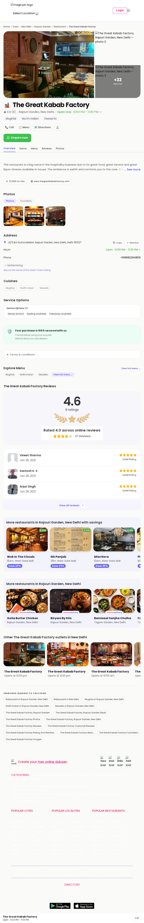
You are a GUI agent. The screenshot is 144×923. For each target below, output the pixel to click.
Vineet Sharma (30, 455)
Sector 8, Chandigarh (62, 836)
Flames (116, 831)
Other (34, 779)
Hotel (126, 775)
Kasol (14, 854)
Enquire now (19, 137)
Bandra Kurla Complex (62, 845)
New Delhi (26, 26)
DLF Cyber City (61, 831)
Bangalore (17, 826)
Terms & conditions (22, 354)
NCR (33, 836)
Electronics (112, 775)
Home (7, 26)
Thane (35, 845)
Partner (42, 874)
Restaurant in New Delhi (66, 699)
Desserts (44, 287)
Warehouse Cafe (122, 836)
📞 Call (9, 127)
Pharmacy (20, 779)
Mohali (15, 840)
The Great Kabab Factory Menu (76, 732)
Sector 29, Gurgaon (81, 826)
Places (31, 874)
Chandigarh (38, 826)
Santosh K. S (28, 471)
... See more (132, 169)
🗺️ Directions (42, 127)
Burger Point (119, 826)
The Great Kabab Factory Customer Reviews (71, 725)
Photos (10, 200)
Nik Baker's (98, 831)
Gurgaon (36, 822)
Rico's (115, 849)
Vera (94, 874)
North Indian (27, 287)
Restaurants (40, 775)
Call (137, 918)
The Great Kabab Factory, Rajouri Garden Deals (81, 712)
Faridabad (37, 831)
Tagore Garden (81, 854)
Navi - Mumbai (20, 845)
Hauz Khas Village (62, 854)
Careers (107, 874)
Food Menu (26, 200)
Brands (54, 874)
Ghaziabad (17, 831)
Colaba (76, 845)
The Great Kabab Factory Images (23, 739)
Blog (65, 869)
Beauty (56, 775)
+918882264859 (130, 257)
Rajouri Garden (42, 26)
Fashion (69, 775)
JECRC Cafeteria (122, 840)
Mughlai (10, 287)
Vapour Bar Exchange (102, 840)
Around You (53, 869)
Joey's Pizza (99, 849)
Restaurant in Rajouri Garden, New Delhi (27, 699)
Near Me (75, 869)
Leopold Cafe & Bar (122, 845)
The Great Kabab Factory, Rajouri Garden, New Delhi (73, 719)
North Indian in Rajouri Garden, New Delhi (27, 705)
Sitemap (20, 874)
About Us (39, 869)
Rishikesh (16, 849)
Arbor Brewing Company (102, 826)
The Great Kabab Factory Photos (23, 719)
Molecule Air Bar (102, 836)
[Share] (57, 127)
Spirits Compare (92, 869)
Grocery (83, 775)
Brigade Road (80, 822)
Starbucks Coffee (102, 845)
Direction (134, 242)
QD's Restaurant (102, 854)
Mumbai (36, 840)
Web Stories (122, 874)
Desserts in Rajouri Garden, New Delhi (74, 705)
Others (72, 894)
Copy (119, 242)
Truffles (97, 822)
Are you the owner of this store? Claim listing (27, 270)
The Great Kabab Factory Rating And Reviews (30, 732)
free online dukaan (52, 762)
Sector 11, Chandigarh (62, 840)
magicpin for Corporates (74, 874)
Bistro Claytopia (121, 822)
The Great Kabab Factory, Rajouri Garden (28, 712)
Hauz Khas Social (122, 854)
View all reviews (69, 505)
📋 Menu (24, 127)
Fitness (97, 775)
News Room (24, 869)
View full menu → (130, 368)
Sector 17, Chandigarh (81, 836)
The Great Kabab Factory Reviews (24, 725)
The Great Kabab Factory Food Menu (118, 732)
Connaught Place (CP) (81, 849)
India (15, 26)
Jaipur (15, 836)
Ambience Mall (81, 831)
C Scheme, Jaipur (81, 840)
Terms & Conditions (115, 869)
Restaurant (60, 26)
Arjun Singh (28, 486)
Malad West (59, 849)
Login (120, 10)
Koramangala (60, 822)
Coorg (35, 849)
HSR (54, 826)
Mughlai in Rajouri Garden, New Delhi (104, 699)
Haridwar (36, 854)
